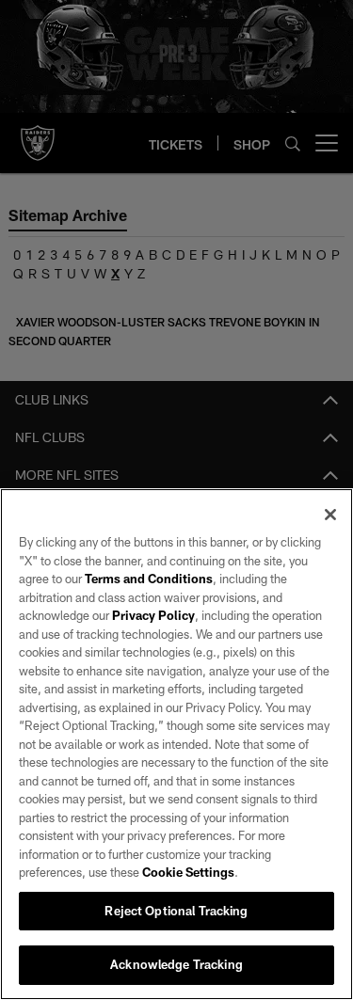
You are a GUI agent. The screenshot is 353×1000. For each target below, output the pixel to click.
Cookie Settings (188, 872)
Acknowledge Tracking (176, 964)
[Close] (330, 514)
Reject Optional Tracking (176, 910)
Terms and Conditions (149, 578)
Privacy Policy (153, 615)
